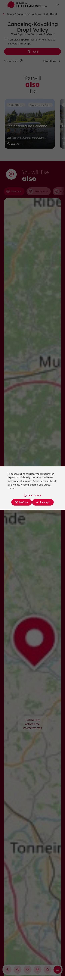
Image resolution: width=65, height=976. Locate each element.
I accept (45, 502)
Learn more (34, 495)
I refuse (23, 502)
